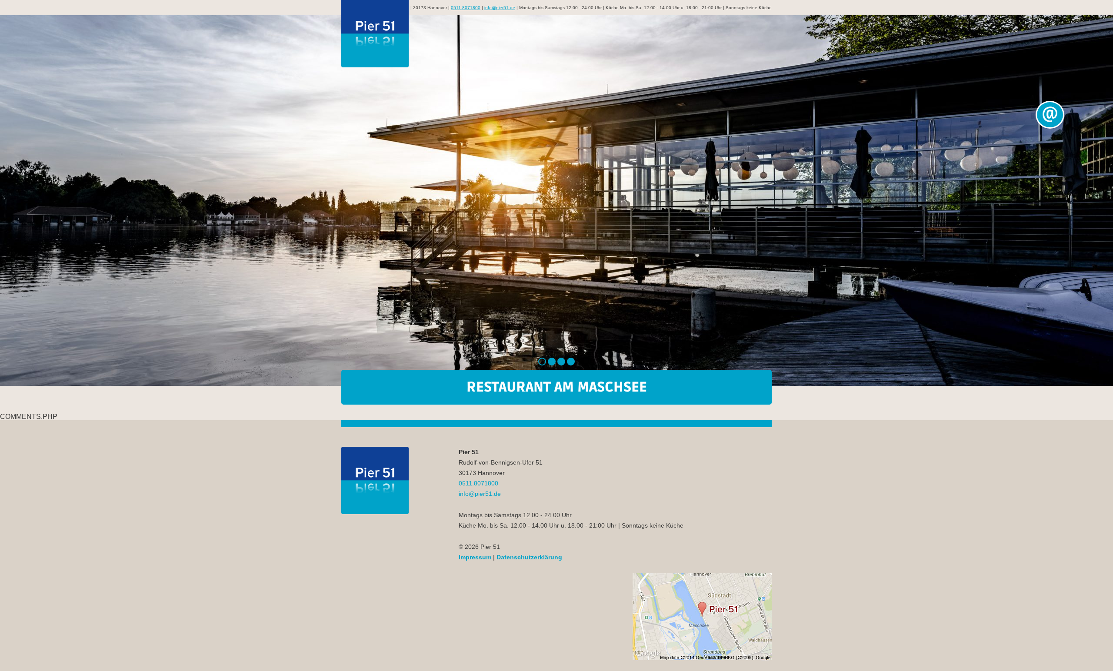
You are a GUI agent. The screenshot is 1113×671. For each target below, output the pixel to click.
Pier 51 (375, 480)
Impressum (475, 557)
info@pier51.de (499, 7)
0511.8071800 (465, 7)
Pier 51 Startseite (375, 33)
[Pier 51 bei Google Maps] (702, 616)
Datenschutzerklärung (529, 557)
